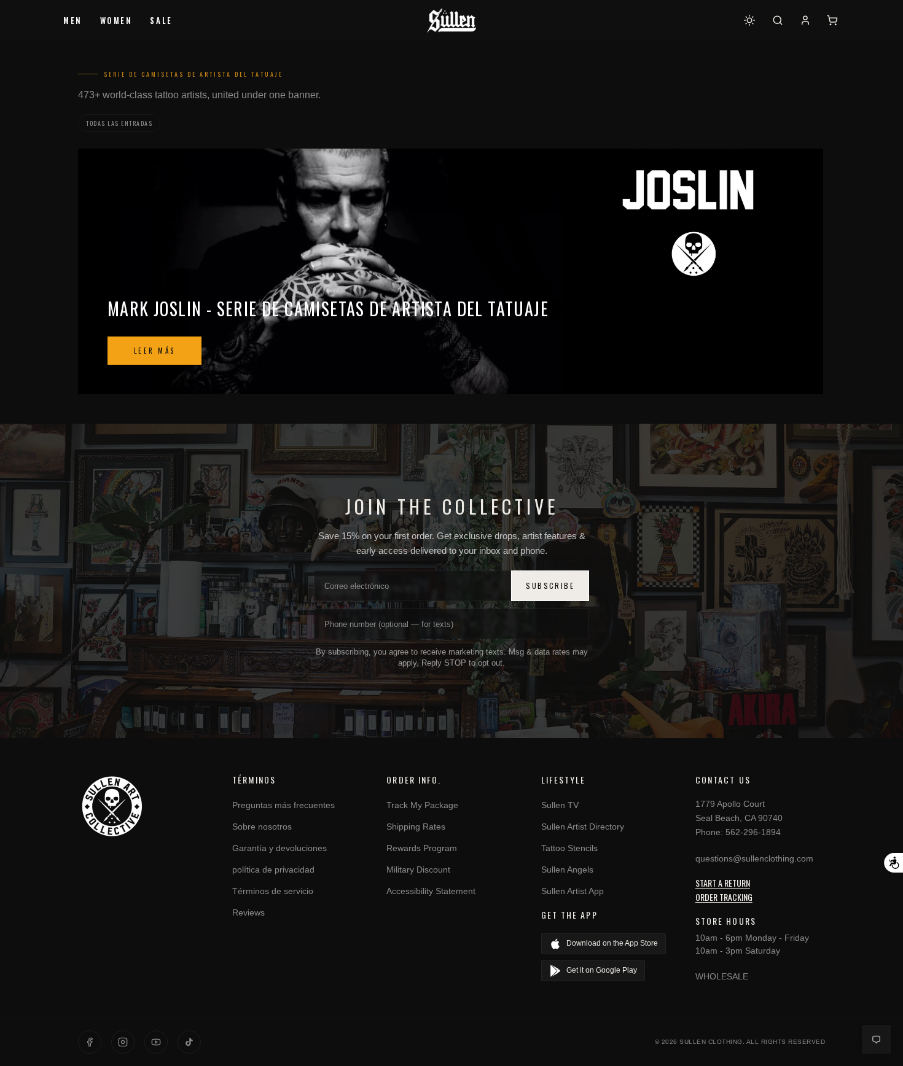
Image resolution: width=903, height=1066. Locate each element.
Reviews (248, 912)
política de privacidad (273, 869)
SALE (161, 20)
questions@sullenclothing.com (754, 858)
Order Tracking (723, 896)
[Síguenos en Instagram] (123, 1042)
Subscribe (550, 585)
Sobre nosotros (262, 826)
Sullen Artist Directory (582, 826)
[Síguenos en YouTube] (156, 1042)
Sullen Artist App (572, 891)
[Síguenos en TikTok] (189, 1042)
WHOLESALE (721, 976)
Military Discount (418, 869)
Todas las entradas (119, 123)
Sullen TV (560, 805)
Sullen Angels (567, 869)
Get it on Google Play (601, 970)
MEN (72, 20)
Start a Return (722, 882)
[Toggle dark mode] (749, 20)
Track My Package (422, 805)
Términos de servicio (272, 891)
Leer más (154, 351)
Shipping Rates (415, 826)
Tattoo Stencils (569, 848)
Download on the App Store (612, 943)
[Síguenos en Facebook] (89, 1042)
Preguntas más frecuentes (283, 805)
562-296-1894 (753, 832)
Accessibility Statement (430, 891)
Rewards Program (421, 848)
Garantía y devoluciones (279, 848)
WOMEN (116, 20)
